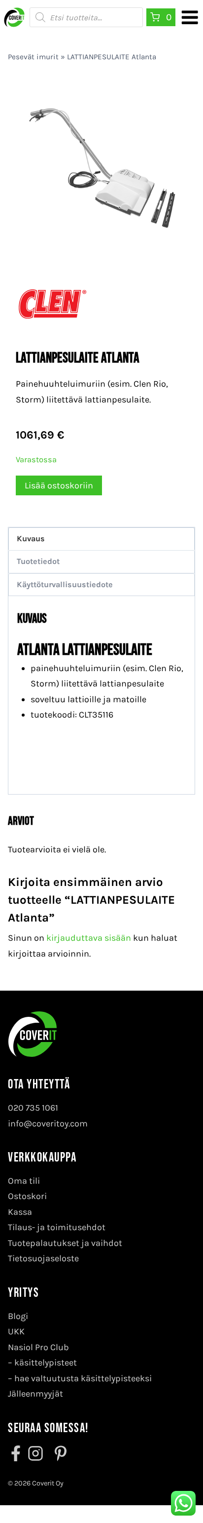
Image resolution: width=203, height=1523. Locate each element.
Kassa (20, 1211)
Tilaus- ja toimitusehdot (56, 1227)
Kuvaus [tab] (31, 538)
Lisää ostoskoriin (59, 485)
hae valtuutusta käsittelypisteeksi (83, 1378)
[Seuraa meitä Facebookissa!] (17, 1453)
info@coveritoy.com (48, 1123)
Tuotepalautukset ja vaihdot (65, 1243)
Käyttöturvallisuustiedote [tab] (65, 584)
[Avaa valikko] (189, 17)
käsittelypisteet (45, 1362)
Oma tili (24, 1180)
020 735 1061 (33, 1107)
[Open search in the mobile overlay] (86, 17)
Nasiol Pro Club (38, 1347)
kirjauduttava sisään (88, 937)
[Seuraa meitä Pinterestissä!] (57, 1453)
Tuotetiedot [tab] (38, 561)
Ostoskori (27, 1196)
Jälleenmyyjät (35, 1393)
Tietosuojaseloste (43, 1258)
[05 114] (101, 165)
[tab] (101, 241)
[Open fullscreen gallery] (177, 241)
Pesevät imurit (33, 56)
